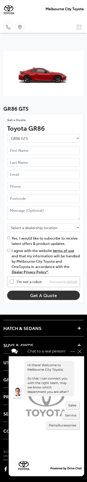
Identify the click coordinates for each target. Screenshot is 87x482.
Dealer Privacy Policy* (30, 271)
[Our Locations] (20, 27)
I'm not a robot (29, 281)
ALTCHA (72, 281)
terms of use (63, 250)
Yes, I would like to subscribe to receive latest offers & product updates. (45, 241)
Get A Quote (43, 295)
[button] (79, 27)
